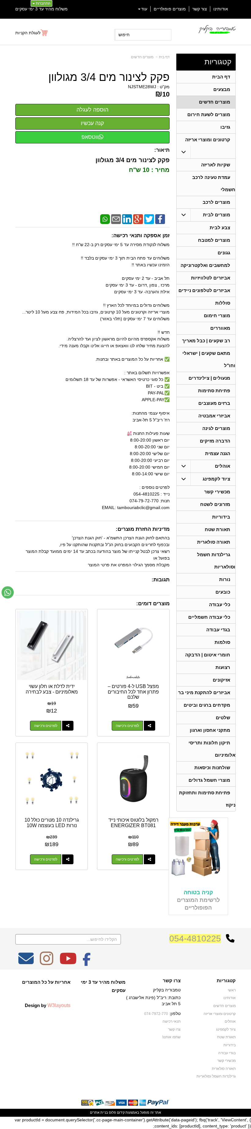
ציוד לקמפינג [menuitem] (216, 478)
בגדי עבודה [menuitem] (218, 629)
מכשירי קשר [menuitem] (217, 491)
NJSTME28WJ (142, 86)
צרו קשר (172, 980)
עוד (144, 8)
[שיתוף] (149, 726)
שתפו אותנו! (171, 1037)
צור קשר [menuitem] (199, 8)
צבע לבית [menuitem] (220, 227)
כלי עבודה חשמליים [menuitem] (209, 617)
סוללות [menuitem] (222, 303)
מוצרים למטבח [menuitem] (214, 240)
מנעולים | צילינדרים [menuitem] (209, 378)
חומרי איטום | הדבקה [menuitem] (207, 654)
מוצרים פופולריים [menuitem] (170, 8)
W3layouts (58, 1005)
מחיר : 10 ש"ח (148, 169)
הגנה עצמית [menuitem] (217, 453)
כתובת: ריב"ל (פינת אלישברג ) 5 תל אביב (153, 1000)
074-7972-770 (156, 1014)
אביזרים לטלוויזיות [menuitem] (210, 277)
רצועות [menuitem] (222, 667)
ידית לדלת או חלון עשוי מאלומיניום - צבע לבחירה (52, 689)
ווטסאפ (90, 137)
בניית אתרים (99, 1112)
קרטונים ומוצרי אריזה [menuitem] (207, 139)
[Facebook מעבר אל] (87, 962)
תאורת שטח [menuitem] (217, 529)
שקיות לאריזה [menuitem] (215, 164)
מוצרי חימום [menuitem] (217, 315)
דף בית (164, 57)
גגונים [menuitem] (224, 252)
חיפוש (123, 34)
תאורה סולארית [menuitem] (213, 542)
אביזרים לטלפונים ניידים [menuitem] (204, 290)
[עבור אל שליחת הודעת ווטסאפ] (8, 592)
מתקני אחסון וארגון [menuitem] (210, 730)
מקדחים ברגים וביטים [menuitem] (207, 705)
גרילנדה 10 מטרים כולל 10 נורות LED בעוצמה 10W (51, 822)
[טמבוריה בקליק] (217, 29)
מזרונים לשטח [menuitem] (215, 504)
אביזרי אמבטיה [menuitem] (214, 415)
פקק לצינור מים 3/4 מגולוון (109, 77)
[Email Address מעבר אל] (26, 962)
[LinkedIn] (127, 218)
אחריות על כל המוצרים (46, 982)
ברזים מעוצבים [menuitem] (214, 403)
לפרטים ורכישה (127, 726)
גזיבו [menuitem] (225, 127)
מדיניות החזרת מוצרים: (143, 529)
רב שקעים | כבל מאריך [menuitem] (206, 340)
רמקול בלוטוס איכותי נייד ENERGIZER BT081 (133, 822)
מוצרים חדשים (142, 57)
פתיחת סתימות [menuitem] (214, 390)
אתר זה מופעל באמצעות (125, 1112)
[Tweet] (149, 218)
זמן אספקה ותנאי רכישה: (140, 235)
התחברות (43, 3)
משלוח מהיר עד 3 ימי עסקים (41, 8)
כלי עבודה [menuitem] (219, 604)
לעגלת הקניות (27, 32)
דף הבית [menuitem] (221, 76)
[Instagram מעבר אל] (46, 962)
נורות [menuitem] (224, 579)
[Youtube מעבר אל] (68, 962)
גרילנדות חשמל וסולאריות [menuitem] (216, 1076)
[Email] (116, 218)
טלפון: (175, 1013)
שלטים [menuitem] (223, 717)
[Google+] (138, 218)
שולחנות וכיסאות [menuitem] (212, 767)
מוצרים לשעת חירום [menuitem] (208, 114)
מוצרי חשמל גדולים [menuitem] (209, 780)
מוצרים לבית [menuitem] (216, 214)
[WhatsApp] (105, 218)
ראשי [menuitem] (232, 990)
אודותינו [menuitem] (220, 8)
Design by (47, 1005)
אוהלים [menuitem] (222, 466)
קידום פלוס (116, 1112)
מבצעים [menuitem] (221, 89)
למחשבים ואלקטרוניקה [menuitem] (205, 265)
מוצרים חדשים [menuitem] (214, 102)
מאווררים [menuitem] (220, 328)
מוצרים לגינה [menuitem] (216, 428)
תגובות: (161, 580)
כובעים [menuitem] (222, 592)
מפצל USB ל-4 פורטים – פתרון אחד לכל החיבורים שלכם (133, 692)
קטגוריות (217, 62)
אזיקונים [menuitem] (221, 679)
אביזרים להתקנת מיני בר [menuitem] (204, 692)
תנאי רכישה (172, 1021)
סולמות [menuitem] (222, 642)
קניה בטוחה (198, 892)
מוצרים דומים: (153, 603)
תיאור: (162, 150)
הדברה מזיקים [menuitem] (215, 440)
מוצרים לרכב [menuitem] (216, 202)
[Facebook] (160, 218)
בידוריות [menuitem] (221, 516)
